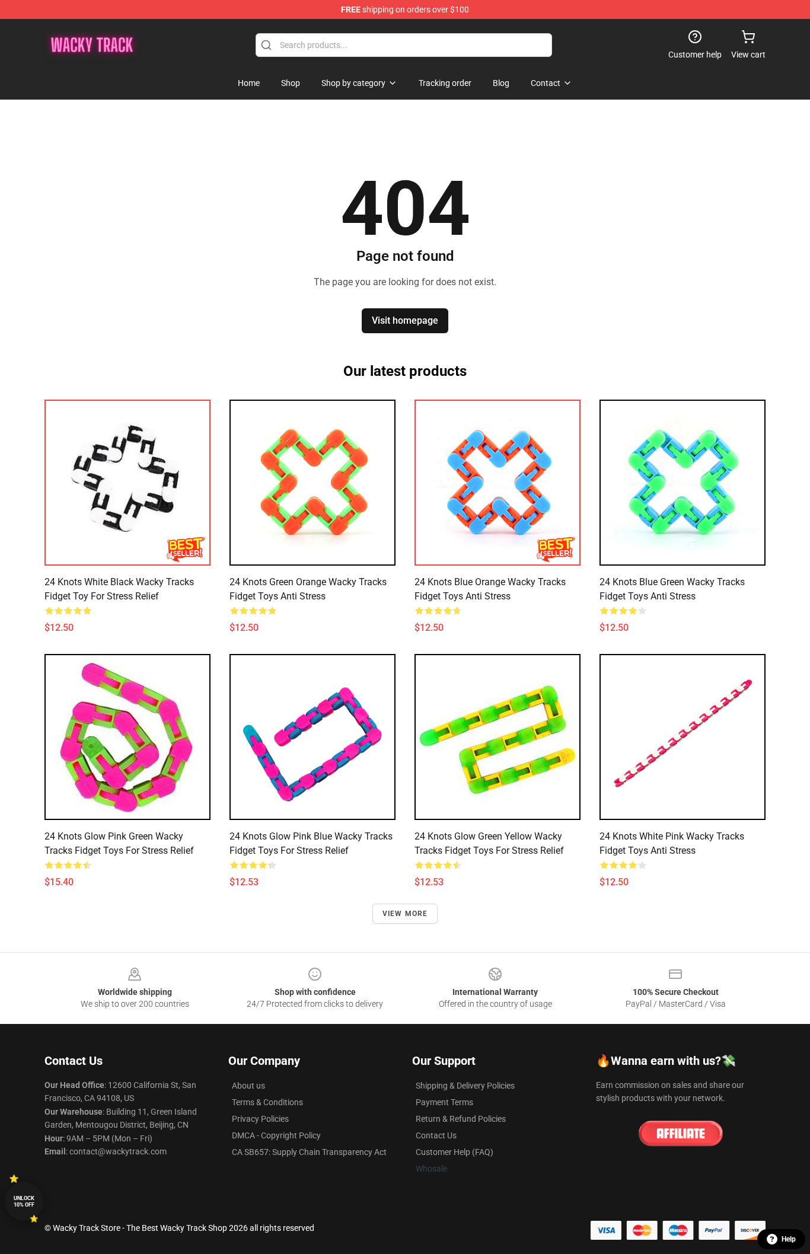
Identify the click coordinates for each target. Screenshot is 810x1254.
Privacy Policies (260, 1119)
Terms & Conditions (267, 1102)
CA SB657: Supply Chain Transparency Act (309, 1152)
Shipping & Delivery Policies (465, 1085)
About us (248, 1085)
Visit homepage (405, 320)
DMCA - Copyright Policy (276, 1135)
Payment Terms (444, 1102)
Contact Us (436, 1135)
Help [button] (789, 1239)
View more (405, 914)
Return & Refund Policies (461, 1119)
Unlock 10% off (24, 1201)
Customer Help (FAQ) (454, 1152)
